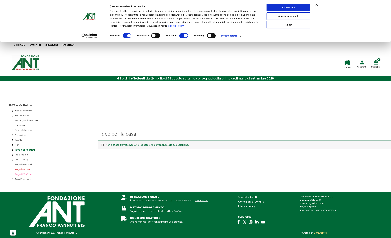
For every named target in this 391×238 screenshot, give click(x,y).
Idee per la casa (25, 149)
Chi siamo (19, 44)
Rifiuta (288, 24)
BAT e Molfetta (20, 105)
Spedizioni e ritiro (248, 197)
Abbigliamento (23, 110)
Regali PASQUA (23, 174)
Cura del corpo (23, 130)
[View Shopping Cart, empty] (376, 62)
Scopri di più (201, 200)
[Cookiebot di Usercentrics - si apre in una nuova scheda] (89, 35)
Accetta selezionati (288, 16)
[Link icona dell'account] (362, 62)
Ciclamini (20, 125)
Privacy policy (246, 206)
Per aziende (51, 44)
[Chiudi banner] (317, 5)
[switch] (155, 35)
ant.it (313, 206)
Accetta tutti (288, 7)
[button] (195, 78)
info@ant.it (305, 206)
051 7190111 (320, 203)
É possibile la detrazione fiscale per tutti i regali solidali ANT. (162, 200)
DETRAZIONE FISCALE (144, 197)
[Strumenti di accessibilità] (13, 233)
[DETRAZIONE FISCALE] (123, 197)
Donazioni (20, 135)
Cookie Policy (176, 25)
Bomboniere (22, 115)
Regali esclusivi (23, 164)
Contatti (35, 44)
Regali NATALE (22, 169)
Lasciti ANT (69, 44)
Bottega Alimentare (26, 120)
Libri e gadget (23, 159)
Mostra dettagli (229, 35)
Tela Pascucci (23, 179)
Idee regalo (21, 154)
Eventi (18, 140)
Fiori (17, 144)
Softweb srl (320, 232)
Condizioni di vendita (251, 201)
